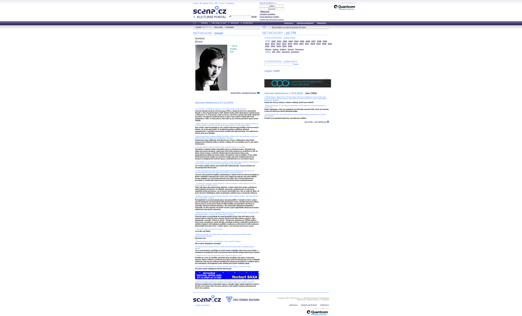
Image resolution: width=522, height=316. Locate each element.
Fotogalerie (230, 27)
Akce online (219, 27)
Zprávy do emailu (202, 305)
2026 (290, 46)
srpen (268, 52)
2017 (307, 44)
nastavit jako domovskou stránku (272, 19)
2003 (290, 41)
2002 (285, 41)
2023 (273, 46)
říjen (278, 52)
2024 (278, 46)
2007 (313, 41)
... (258, 93)
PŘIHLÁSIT (265, 12)
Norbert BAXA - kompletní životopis (243, 93)
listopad (286, 52)
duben (276, 49)
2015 (295, 44)
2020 (324, 44)
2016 (301, 44)
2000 (273, 41)
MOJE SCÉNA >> (268, 3)
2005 (302, 41)
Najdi (296, 64)
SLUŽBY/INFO (248, 23)
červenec (299, 49)
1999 (267, 41)
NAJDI (254, 17)
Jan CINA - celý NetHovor (315, 122)
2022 (267, 46)
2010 (267, 44)
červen (291, 49)
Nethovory (208, 27)
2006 (308, 41)
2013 (284, 44)
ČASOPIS (204, 23)
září (273, 52)
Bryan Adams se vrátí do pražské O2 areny (289, 27)
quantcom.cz (288, 23)
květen (283, 49)
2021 (330, 44)
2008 (319, 41)
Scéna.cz (197, 7)
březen (268, 49)
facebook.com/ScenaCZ (305, 23)
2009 (325, 41)
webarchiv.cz (321, 23)
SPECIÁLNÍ (235, 23)
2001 (279, 41)
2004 (296, 41)
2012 (278, 44)
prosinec (295, 52)
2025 (284, 46)
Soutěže (199, 27)
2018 (313, 44)
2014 (290, 44)
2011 (273, 44)
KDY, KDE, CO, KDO (219, 23)
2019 (318, 44)
